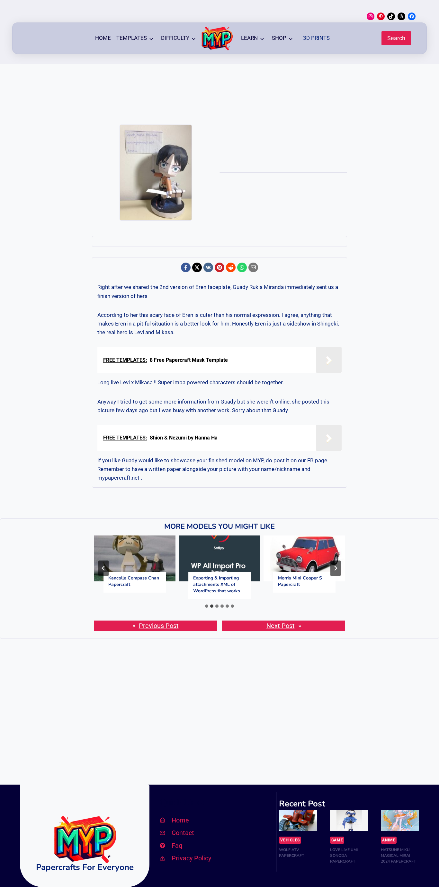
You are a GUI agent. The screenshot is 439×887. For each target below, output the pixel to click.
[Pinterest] (219, 267)
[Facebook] (186, 267)
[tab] (206, 606)
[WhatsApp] (242, 267)
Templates (131, 38)
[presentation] (134, 558)
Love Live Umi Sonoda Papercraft (344, 855)
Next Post (280, 626)
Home (103, 38)
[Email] (253, 267)
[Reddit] (231, 267)
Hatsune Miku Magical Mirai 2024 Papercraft (398, 855)
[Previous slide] (103, 568)
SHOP (279, 38)
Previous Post (159, 626)
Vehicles (290, 840)
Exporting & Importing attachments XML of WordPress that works (216, 584)
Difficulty (175, 38)
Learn (249, 38)
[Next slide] (335, 568)
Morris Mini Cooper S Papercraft (300, 581)
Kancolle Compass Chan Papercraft (133, 581)
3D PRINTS (316, 38)
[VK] (208, 267)
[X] (197, 267)
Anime (388, 840)
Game (337, 840)
